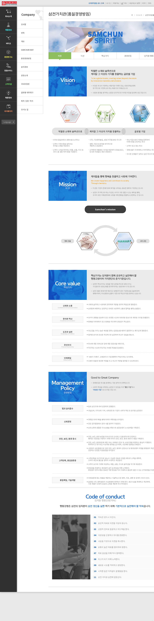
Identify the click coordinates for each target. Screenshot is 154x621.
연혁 (22, 33)
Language (7, 122)
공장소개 (24, 75)
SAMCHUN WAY (27, 50)
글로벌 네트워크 (27, 92)
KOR (144, 3)
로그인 (108, 3)
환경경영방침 (26, 58)
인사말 (23, 24)
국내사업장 (25, 84)
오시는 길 (24, 109)
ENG (149, 3)
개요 (22, 41)
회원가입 (116, 3)
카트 (125, 3)
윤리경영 (24, 67)
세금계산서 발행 (134, 3)
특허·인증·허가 (27, 101)
